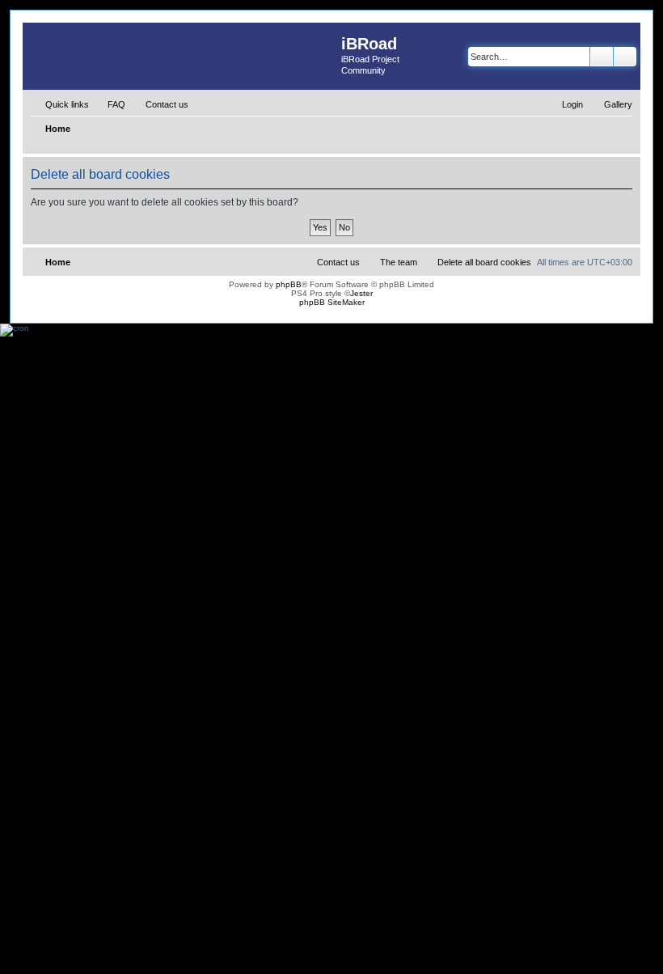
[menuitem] (109, 104)
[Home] (182, 55)
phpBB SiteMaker (332, 302)
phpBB (289, 284)
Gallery (618, 104)
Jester (361, 293)
